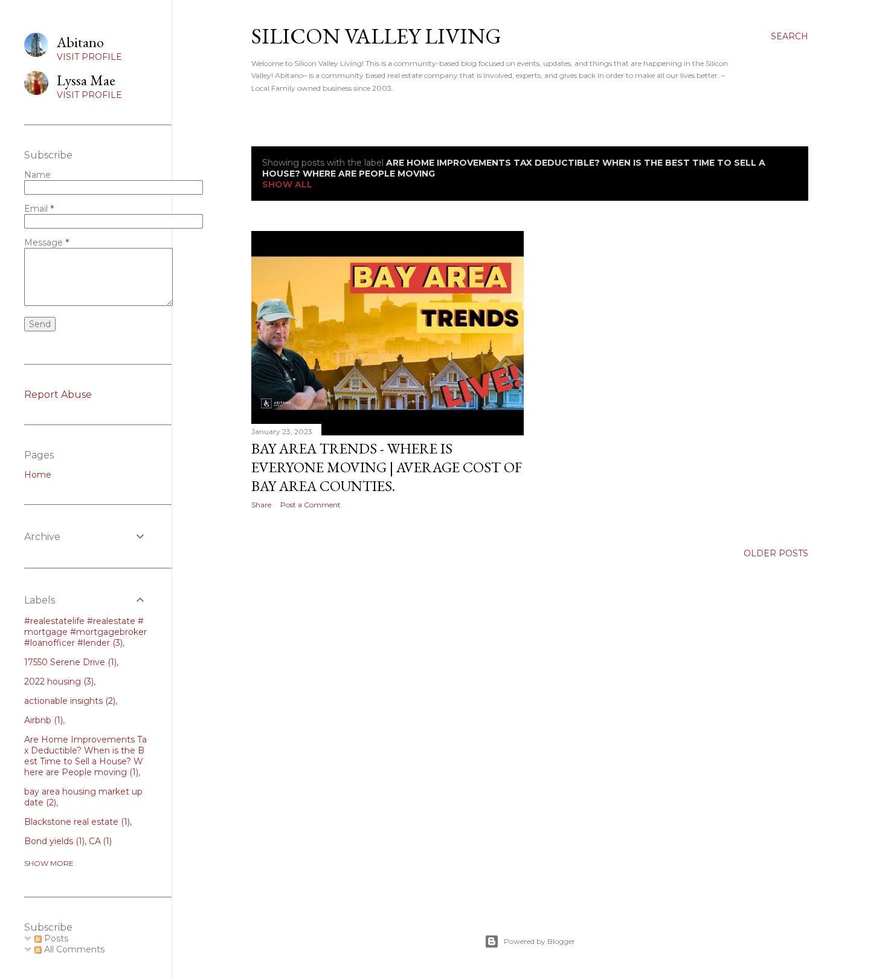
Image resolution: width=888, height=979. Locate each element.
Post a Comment (310, 504)
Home (37, 474)
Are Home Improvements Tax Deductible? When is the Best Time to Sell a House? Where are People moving (85, 756)
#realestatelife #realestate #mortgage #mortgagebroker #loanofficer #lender (85, 632)
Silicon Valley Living (376, 36)
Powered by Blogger (539, 941)
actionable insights (68, 700)
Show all (287, 184)
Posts (55, 938)
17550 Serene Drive (69, 662)
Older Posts (776, 553)
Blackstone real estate (75, 821)
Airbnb (42, 720)
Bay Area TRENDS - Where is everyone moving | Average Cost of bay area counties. (386, 467)
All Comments (73, 949)
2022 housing (57, 681)
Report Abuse (58, 394)
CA (99, 841)
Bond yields (53, 841)
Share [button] (261, 504)
